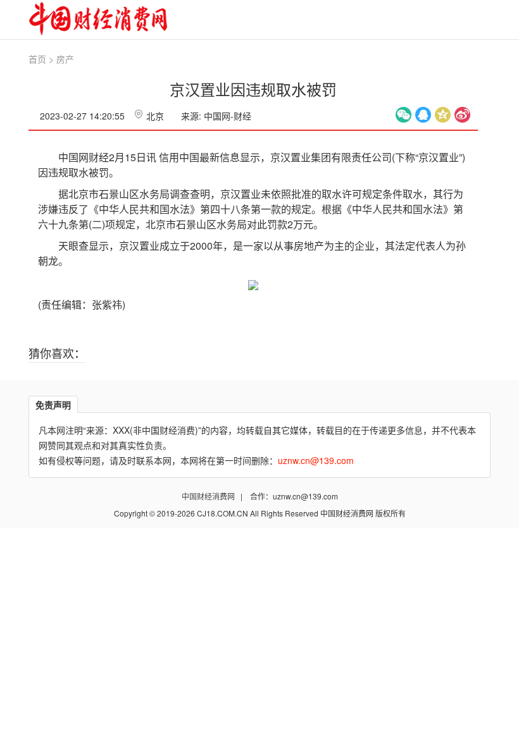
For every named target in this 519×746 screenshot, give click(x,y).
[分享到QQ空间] (443, 115)
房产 (65, 58)
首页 (37, 58)
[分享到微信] (403, 115)
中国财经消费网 (209, 496)
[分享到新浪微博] (462, 115)
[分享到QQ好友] (423, 115)
